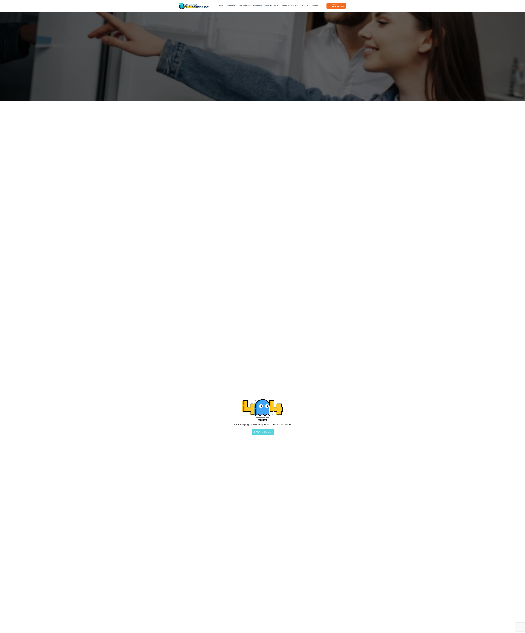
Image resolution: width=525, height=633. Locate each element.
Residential (230, 6)
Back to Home (262, 431)
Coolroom (257, 6)
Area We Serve (271, 6)
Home (220, 6)
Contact (314, 6)
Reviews (304, 6)
